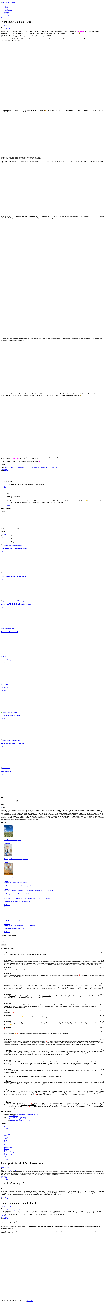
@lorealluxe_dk (50, 1094)
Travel (5, 1157)
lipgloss (43, 467)
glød (9, 467)
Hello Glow (14, 467)
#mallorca (35, 1017)
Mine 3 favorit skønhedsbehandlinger (13, 576)
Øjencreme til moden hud (9, 632)
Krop (5, 1135)
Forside (6, 6)
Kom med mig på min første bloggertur (18, 1117)
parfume (6, 1143)
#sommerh (37, 1084)
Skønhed (6, 7)
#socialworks (58, 1076)
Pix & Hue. (30, 1301)
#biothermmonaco (42, 954)
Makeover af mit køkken (11, 878)
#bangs (31, 1084)
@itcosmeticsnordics (41, 987)
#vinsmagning (60, 1054)
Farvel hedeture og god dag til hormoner (20, 1120)
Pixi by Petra (54, 467)
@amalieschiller (46, 996)
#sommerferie (27, 1017)
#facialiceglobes (60, 1044)
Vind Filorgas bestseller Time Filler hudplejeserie (17, 886)
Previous (3, 534)
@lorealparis (73, 988)
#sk (50, 1076)
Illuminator (30, 467)
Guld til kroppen (6, 771)
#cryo (81, 1044)
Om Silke (6, 12)
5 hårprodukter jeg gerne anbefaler (14, 928)
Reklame (6, 1146)
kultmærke (37, 467)
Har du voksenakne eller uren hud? (13, 743)
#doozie (53, 1044)
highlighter (21, 467)
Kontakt (6, 13)
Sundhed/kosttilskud (9, 1155)
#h (26, 1084)
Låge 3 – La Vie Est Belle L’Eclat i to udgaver (16, 604)
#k (84, 1070)
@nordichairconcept (19, 1084)
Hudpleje (15, 28)
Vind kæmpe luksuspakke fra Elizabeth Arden (17, 901)
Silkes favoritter (8, 10)
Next (2, 537)
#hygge (46, 1017)
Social (5, 1150)
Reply (5, 487)
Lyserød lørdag (6, 660)
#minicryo (68, 1044)
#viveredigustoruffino (44, 1054)
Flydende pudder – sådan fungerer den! (14, 548)
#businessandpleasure (10, 1072)
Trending (6, 1159)
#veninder (93, 1070)
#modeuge (37, 1076)
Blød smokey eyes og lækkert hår (17, 1119)
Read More (3, 551)
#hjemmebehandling (89, 1044)
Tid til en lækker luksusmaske (11, 715)
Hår (5, 1131)
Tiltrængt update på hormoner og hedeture (16, 859)
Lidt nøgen (4, 687)
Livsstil (6, 9)
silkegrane (8, 952)
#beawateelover (31, 954)
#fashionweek (78, 1070)
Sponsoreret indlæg (9, 1152)
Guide (5, 1129)
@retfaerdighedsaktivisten (28, 1105)
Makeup (48, 467)
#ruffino (53, 1054)
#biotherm (23, 954)
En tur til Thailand (13, 1116)
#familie (41, 1017)
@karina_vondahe (39, 1070)
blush (5, 467)
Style (5, 1153)
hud (26, 467)
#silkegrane (75, 1044)
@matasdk (12, 996)
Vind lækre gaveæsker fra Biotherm (14, 920)
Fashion (6, 1128)
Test (25, 28)
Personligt (6, 1144)
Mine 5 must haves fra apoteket (12, 840)
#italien (67, 1054)
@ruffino (80, 1051)
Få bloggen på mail (9, 15)
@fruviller (42, 975)
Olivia (5, 1119)
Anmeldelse (9, 28)
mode (5, 1140)
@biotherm (63, 1004)
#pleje (43, 1084)
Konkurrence (7, 1134)
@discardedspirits (77, 961)
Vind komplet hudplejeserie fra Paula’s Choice (17, 894)
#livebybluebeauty (20, 1007)
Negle (5, 1141)
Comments (4, 469)
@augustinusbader (22, 1076)
